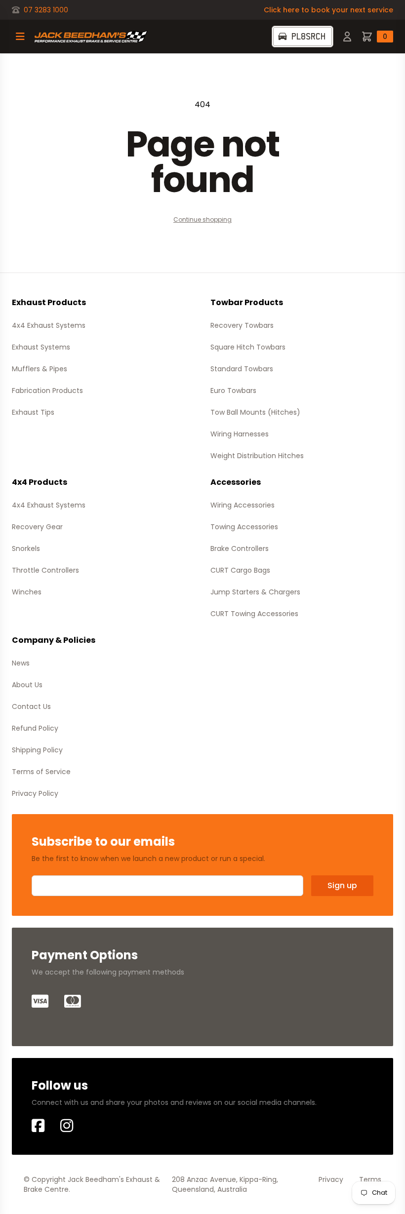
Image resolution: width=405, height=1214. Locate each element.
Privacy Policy (35, 793)
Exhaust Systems (41, 347)
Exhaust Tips (33, 412)
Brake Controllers (239, 548)
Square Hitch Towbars (247, 347)
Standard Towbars (241, 369)
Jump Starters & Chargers (255, 592)
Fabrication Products (47, 390)
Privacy (331, 1179)
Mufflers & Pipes (39, 369)
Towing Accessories (244, 527)
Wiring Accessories (242, 505)
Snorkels (26, 548)
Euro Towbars (233, 390)
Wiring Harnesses (239, 434)
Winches (26, 592)
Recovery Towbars (242, 325)
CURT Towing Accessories (254, 614)
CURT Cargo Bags (240, 570)
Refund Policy (35, 728)
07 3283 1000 (46, 10)
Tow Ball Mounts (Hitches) (255, 412)
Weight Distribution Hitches (257, 456)
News (21, 663)
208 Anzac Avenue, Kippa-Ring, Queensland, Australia (225, 1184)
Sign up (342, 885)
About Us (27, 685)
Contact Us (31, 706)
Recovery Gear (37, 527)
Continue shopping (202, 219)
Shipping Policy (37, 750)
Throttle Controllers (45, 570)
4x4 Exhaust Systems (48, 325)
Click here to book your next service (328, 10)
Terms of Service (41, 772)
